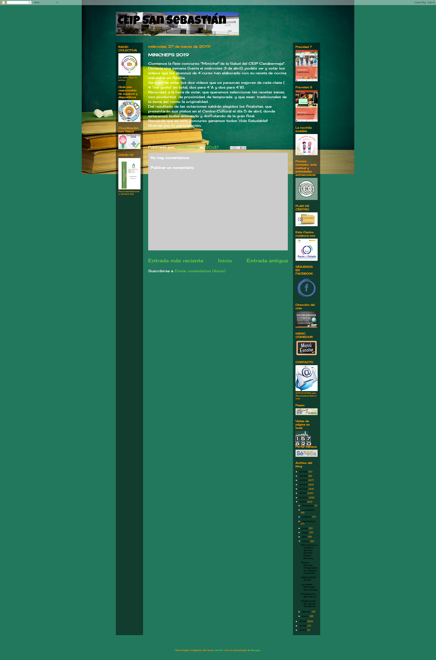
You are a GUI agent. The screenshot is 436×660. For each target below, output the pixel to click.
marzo (306, 541)
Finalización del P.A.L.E (308, 595)
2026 (303, 471)
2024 (303, 480)
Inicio (225, 260)
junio (305, 528)
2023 (303, 484)
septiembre (308, 521)
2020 (304, 497)
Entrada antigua (267, 260)
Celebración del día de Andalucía (308, 604)
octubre (307, 516)
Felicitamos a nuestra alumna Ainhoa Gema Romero (309, 551)
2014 (303, 630)
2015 (303, 625)
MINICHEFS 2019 (308, 578)
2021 (303, 493)
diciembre (308, 505)
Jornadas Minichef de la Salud (309, 587)
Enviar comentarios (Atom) (200, 271)
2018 (303, 621)
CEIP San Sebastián (172, 22)
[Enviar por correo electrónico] (231, 148)
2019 (303, 501)
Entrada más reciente (175, 260)
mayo (305, 532)
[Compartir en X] (238, 148)
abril (305, 536)
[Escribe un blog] (235, 148)
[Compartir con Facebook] (241, 148)
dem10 (219, 650)
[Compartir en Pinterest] (244, 148)
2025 (303, 476)
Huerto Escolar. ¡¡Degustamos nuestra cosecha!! (309, 567)
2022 (303, 488)
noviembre (308, 509)
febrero (307, 611)
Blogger (256, 650)
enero (306, 616)
